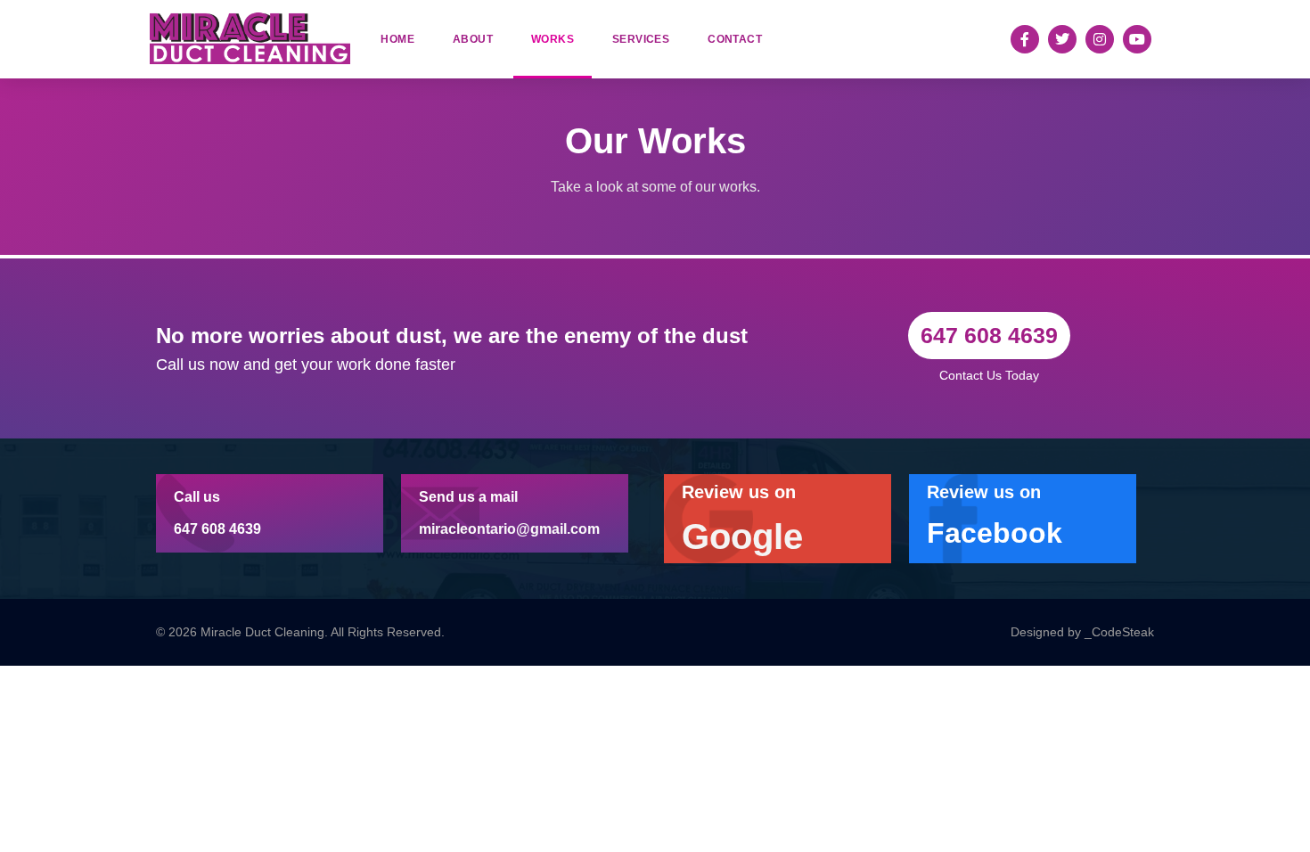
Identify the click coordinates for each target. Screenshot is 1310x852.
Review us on (739, 492)
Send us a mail (468, 496)
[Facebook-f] (1025, 39)
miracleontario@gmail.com (509, 529)
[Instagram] (1099, 39)
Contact (735, 39)
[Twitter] (1062, 39)
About (473, 39)
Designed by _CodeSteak (1082, 632)
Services (640, 39)
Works (552, 39)
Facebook (994, 533)
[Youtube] (1137, 39)
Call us (197, 496)
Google (742, 536)
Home (397, 39)
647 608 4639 (217, 529)
